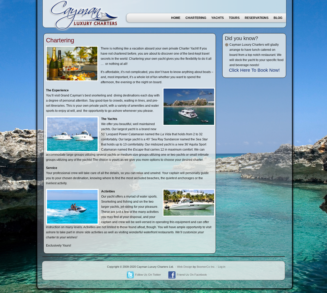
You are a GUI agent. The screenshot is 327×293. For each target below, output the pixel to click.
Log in (221, 266)
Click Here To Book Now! (254, 70)
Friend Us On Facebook (192, 274)
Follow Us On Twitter (148, 274)
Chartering (195, 18)
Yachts (217, 18)
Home (175, 18)
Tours (234, 18)
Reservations (256, 18)
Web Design (184, 266)
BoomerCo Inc (206, 266)
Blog (278, 18)
